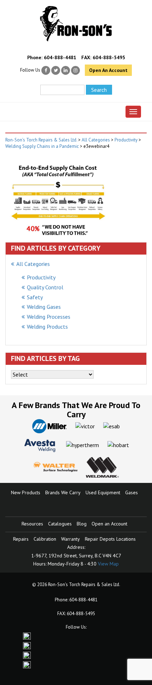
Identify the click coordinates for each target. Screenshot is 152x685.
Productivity (41, 277)
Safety (35, 297)
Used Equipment (103, 492)
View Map (108, 564)
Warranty (70, 539)
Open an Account (109, 523)
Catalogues (60, 523)
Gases (131, 492)
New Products (25, 492)
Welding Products (47, 326)
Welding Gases (44, 306)
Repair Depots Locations (110, 539)
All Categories (33, 263)
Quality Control (45, 287)
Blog (82, 523)
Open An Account (108, 70)
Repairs (21, 539)
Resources (32, 523)
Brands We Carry (63, 492)
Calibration (45, 539)
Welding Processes (48, 316)
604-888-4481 (60, 57)
